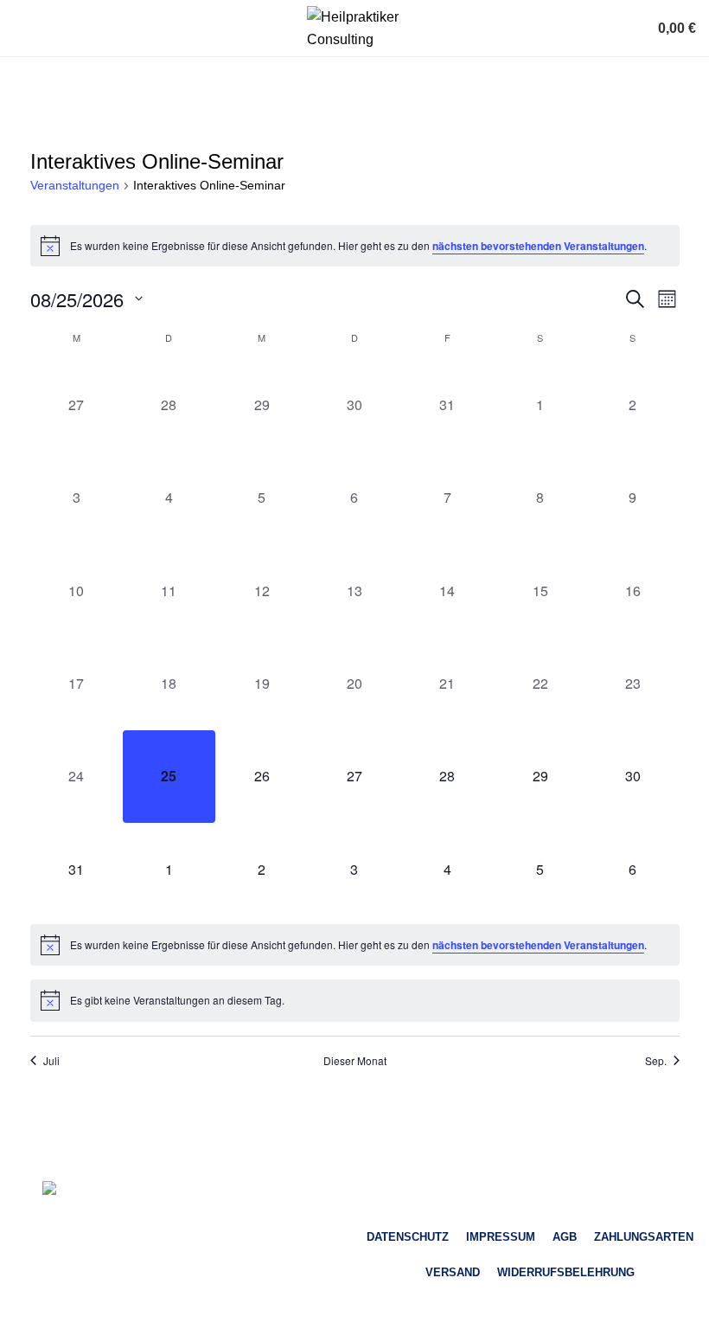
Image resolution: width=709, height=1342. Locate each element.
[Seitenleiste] (21, 1320)
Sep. (656, 1061)
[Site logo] (354, 27)
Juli (51, 1061)
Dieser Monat (354, 1061)
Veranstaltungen (74, 185)
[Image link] (179, 1191)
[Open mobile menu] (19, 28)
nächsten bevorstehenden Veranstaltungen (538, 246)
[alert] (355, 245)
